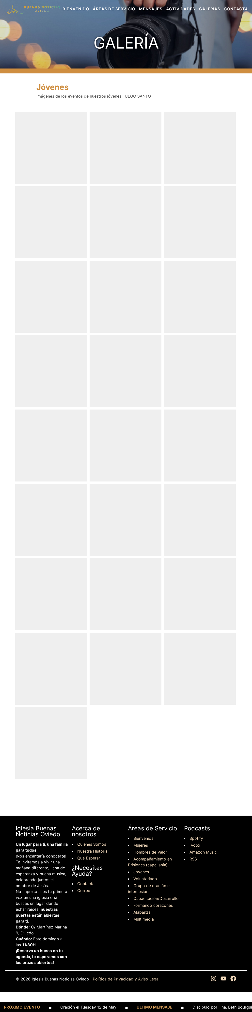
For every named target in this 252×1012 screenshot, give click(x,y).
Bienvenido (76, 8)
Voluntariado (145, 878)
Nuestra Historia (92, 851)
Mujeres (140, 845)
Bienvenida (143, 838)
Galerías (209, 8)
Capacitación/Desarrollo (156, 898)
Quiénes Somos (91, 844)
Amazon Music (203, 852)
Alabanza (142, 912)
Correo (83, 890)
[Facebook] (233, 979)
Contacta (236, 8)
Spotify (196, 838)
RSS (193, 859)
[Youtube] (223, 979)
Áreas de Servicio (114, 8)
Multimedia (143, 919)
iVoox (194, 845)
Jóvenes (141, 871)
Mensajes (150, 8)
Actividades (180, 8)
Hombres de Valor (150, 852)
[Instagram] (214, 979)
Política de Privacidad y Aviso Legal (126, 979)
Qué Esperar (88, 858)
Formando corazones (153, 905)
